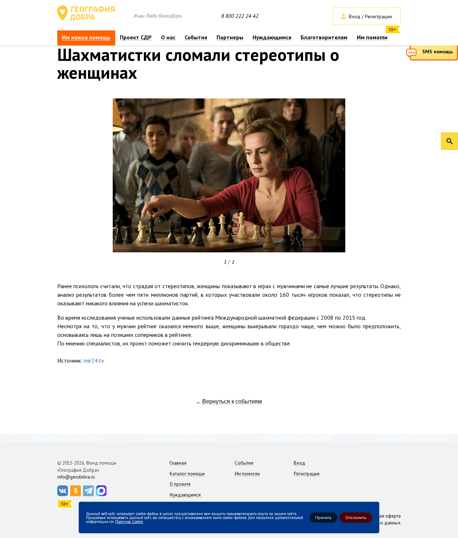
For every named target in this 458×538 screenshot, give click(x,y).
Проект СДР (136, 37)
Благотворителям (324, 37)
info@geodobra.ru (76, 477)
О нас (168, 37)
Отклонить (355, 517)
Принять (323, 517)
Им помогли (372, 37)
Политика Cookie (129, 521)
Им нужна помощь (86, 37)
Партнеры (229, 37)
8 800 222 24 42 (239, 16)
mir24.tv (94, 360)
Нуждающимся (272, 37)
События (196, 37)
